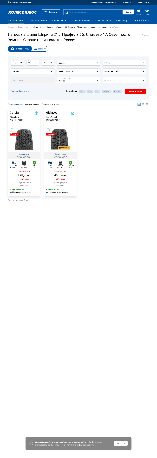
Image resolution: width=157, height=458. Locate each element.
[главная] (22, 12)
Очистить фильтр (135, 91)
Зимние (106, 91)
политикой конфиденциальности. (81, 445)
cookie (89, 442)
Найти (128, 12)
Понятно (121, 443)
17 (97, 91)
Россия (117, 91)
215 (81, 91)
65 (89, 91)
